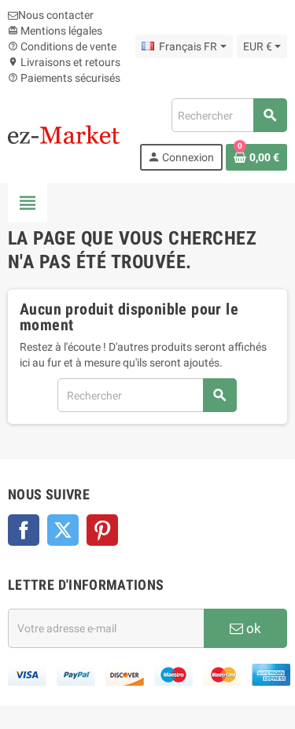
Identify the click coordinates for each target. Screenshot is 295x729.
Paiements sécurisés (64, 78)
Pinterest (102, 530)
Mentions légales (55, 30)
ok (252, 628)
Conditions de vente (62, 46)
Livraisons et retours (64, 62)
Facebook (23, 530)
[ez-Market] (64, 133)
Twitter (63, 530)
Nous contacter (56, 15)
